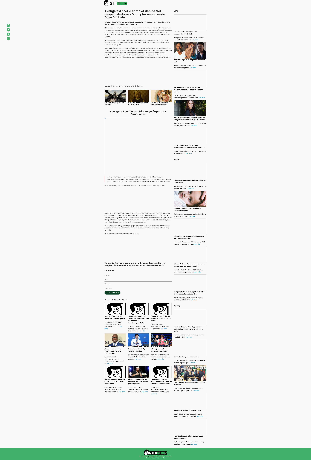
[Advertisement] (138, 71)
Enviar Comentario (112, 292)
